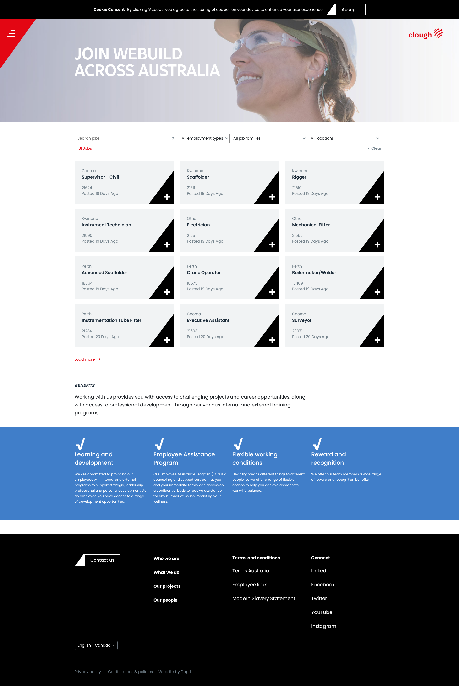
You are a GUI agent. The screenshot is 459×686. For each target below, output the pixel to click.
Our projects (166, 586)
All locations (322, 138)
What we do (166, 572)
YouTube (321, 612)
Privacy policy (88, 672)
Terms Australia (250, 570)
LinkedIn (321, 570)
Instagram (323, 626)
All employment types (202, 138)
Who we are (166, 558)
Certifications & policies (130, 672)
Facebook (323, 584)
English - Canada (95, 645)
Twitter (319, 598)
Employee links (249, 584)
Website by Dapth (175, 672)
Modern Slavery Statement (263, 598)
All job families (247, 138)
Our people (165, 600)
